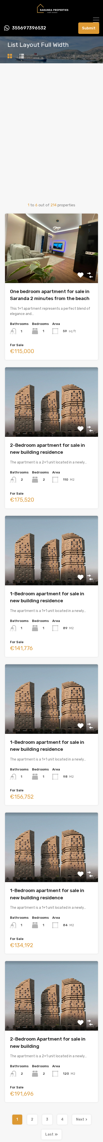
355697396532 (29, 28)
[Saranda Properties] (51, 14)
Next (80, 1119)
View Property (51, 269)
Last (49, 1134)
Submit (89, 28)
